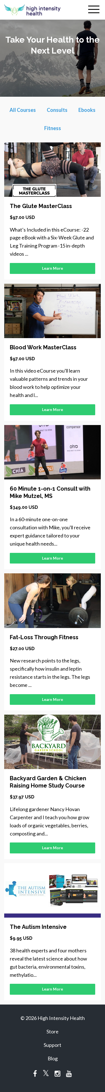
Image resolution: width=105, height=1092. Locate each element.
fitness (52, 128)
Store (52, 1031)
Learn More (52, 268)
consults (57, 110)
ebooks (86, 110)
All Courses (23, 110)
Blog (53, 1058)
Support (52, 1045)
